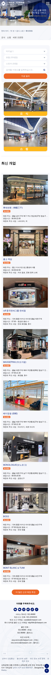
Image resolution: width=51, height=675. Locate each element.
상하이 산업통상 (8, 659)
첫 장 (12, 31)
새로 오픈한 (18, 37)
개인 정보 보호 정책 (37, 659)
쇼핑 (9, 37)
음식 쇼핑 (20, 31)
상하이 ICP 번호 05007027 (23, 668)
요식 (3, 37)
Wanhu (4, 670)
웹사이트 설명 (22, 659)
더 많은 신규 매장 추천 (25, 592)
